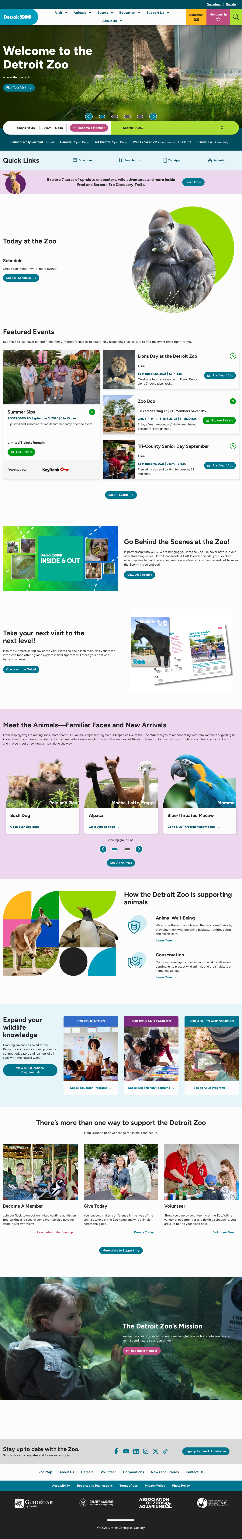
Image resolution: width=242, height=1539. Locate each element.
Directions (85, 160)
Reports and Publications (94, 1485)
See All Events (118, 495)
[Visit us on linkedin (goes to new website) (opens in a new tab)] (136, 1451)
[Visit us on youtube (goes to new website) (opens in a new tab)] (126, 1451)
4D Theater (102, 142)
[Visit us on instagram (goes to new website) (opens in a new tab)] (146, 1451)
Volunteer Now (223, 1232)
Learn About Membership (55, 1232)
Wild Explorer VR (145, 142)
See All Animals (121, 862)
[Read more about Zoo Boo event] (119, 414)
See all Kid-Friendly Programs (149, 1088)
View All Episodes (139, 575)
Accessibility (61, 1485)
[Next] (153, 116)
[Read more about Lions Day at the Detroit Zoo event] (119, 369)
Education (127, 13)
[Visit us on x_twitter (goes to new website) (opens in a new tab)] (156, 1451)
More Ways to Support (118, 1250)
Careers (87, 1472)
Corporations (133, 1472)
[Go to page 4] (140, 116)
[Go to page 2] (114, 116)
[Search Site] (236, 17)
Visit (58, 13)
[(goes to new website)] (55, 469)
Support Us (155, 13)
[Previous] (89, 116)
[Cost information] (92, 412)
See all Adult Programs (209, 1088)
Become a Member (91, 127)
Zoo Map (130, 160)
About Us (109, 21)
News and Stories (165, 1472)
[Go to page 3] (127, 116)
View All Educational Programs (30, 1070)
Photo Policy (181, 1485)
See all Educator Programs (88, 1088)
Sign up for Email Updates (203, 1451)
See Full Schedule (19, 278)
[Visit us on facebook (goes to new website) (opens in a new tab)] (116, 1451)
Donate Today (144, 1232)
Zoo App (174, 160)
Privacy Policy (155, 1485)
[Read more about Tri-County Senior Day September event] (119, 459)
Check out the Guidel (21, 669)
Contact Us (194, 1472)
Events (102, 13)
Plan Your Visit (16, 87)
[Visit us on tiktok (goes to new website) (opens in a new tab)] (165, 1451)
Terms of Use (128, 1485)
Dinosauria (204, 142)
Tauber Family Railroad (27, 142)
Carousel (66, 142)
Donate (231, 4)
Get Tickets (23, 452)
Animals (80, 13)
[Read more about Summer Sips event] (51, 377)
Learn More (193, 182)
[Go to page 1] (102, 116)
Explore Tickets (221, 420)
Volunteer (214, 4)
